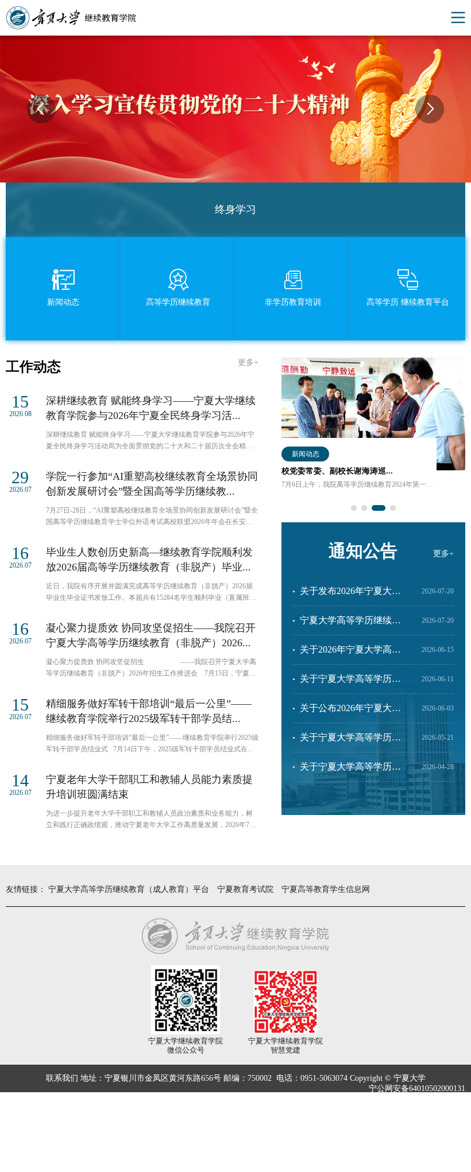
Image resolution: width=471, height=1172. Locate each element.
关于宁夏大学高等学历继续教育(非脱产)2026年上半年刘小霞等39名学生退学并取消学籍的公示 (353, 683)
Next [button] (430, 109)
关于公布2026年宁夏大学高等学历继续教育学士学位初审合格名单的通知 (350, 713)
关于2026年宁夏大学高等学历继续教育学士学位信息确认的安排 (350, 654)
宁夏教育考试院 (245, 889)
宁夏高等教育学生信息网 (325, 889)
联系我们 (62, 1078)
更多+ (248, 362)
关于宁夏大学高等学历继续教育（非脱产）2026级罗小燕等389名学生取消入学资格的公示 (353, 742)
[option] (373, 440)
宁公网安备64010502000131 (417, 1088)
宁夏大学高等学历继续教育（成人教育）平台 (128, 889)
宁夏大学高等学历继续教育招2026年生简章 (350, 625)
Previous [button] (41, 109)
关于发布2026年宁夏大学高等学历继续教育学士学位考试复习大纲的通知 (350, 596)
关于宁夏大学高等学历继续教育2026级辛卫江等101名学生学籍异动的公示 (353, 771)
